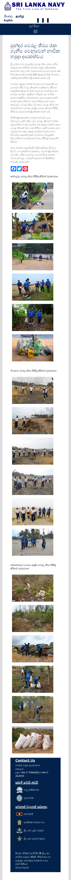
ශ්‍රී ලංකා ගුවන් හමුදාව (34, 838)
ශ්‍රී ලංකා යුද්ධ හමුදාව (34, 830)
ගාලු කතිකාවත (31, 789)
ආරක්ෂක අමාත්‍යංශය (34, 822)
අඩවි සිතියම (21, 863)
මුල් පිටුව (34, 26)
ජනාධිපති (28, 814)
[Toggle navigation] (35, 31)
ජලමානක (29, 797)
